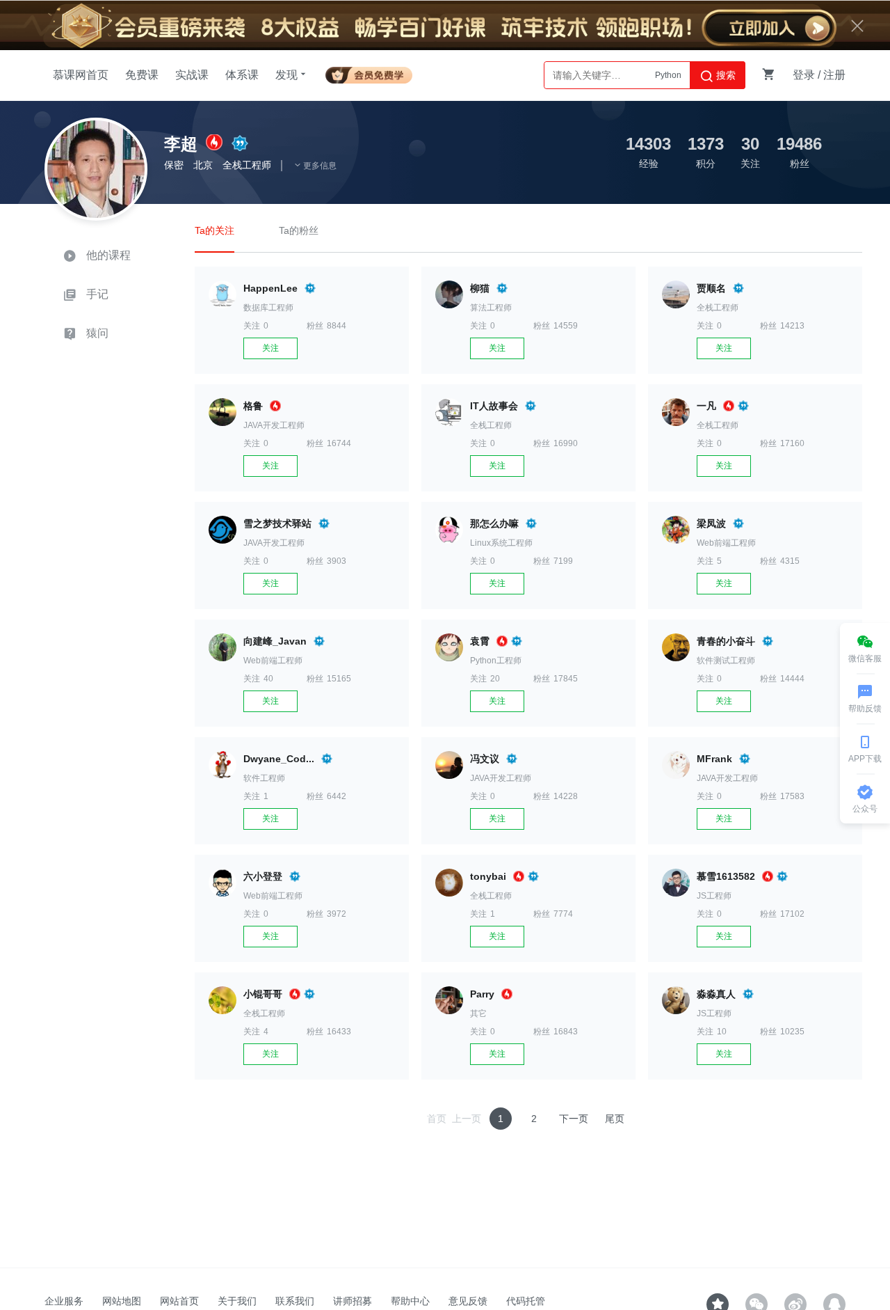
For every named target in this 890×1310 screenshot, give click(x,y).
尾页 (614, 1118)
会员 (369, 72)
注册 (834, 75)
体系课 (242, 75)
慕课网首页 (80, 75)
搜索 (724, 75)
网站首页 (179, 1301)
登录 (804, 75)
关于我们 (237, 1301)
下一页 (573, 1118)
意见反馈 (467, 1301)
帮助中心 (410, 1301)
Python (668, 75)
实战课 (192, 75)
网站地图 (121, 1301)
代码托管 (525, 1301)
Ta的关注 (214, 230)
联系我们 (294, 1301)
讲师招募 (352, 1301)
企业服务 (63, 1301)
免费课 (142, 75)
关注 (270, 348)
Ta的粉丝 (298, 230)
